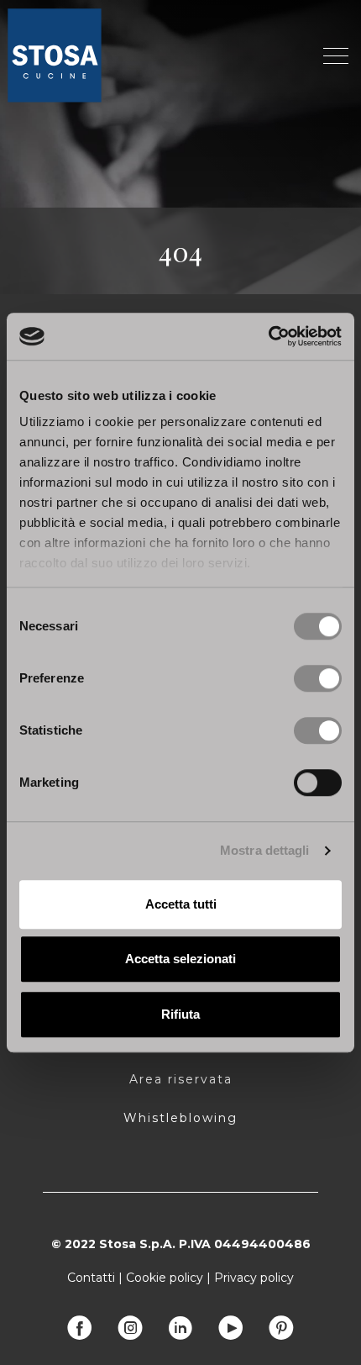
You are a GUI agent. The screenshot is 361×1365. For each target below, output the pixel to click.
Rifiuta (180, 1014)
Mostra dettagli (265, 850)
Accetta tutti (181, 904)
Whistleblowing (180, 1117)
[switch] (318, 678)
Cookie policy (164, 1277)
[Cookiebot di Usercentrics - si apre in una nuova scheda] (268, 336)
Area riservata (181, 1079)
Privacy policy (254, 1277)
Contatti (91, 1277)
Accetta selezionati (180, 958)
